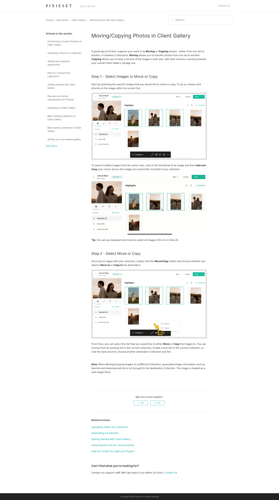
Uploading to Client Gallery (61, 107)
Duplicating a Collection (105, 433)
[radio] (141, 402)
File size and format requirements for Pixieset (60, 98)
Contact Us (224, 5)
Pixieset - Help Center (57, 20)
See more (51, 145)
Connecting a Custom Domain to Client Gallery (64, 43)
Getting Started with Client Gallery (106, 20)
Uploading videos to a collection (64, 53)
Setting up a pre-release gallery (64, 139)
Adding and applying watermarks (58, 63)
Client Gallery (79, 20)
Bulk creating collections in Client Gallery (61, 118)
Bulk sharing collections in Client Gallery (64, 129)
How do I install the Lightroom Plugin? (113, 451)
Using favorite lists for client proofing (112, 445)
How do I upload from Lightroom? (58, 74)
